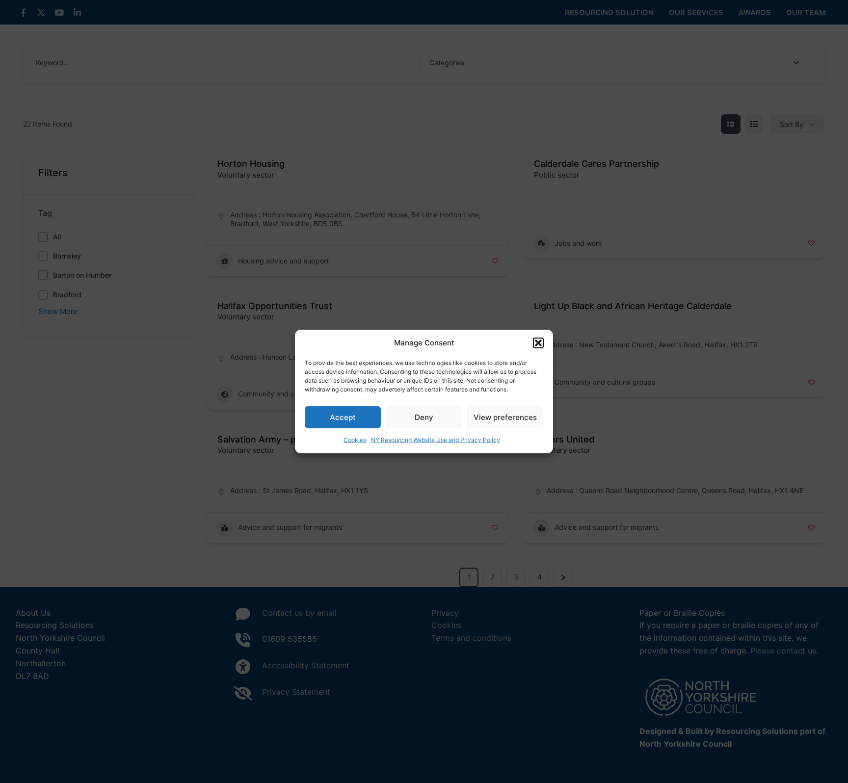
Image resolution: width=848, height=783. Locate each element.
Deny (424, 417)
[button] (538, 343)
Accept (343, 417)
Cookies (355, 440)
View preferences (505, 417)
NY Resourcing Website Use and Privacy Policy (435, 440)
